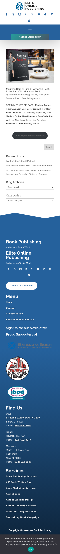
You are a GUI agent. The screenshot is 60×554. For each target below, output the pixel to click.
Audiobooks (13, 494)
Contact (10, 308)
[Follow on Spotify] (29, 20)
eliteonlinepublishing (19, 94)
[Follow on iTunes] (51, 14)
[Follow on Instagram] (19, 14)
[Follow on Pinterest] (32, 14)
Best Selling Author (31, 98)
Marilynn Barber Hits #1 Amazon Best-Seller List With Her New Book (28, 90)
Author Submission (30, 36)
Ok (30, 549)
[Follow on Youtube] (38, 14)
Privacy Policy (14, 313)
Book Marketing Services (21, 488)
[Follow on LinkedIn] (26, 14)
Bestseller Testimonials (20, 319)
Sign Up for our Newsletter (26, 328)
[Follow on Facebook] (6, 14)
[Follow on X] (13, 14)
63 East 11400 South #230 (23, 417)
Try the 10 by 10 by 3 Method (20, 161)
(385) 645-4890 (22, 425)
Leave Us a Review (21, 285)
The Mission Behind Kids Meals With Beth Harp (29, 165)
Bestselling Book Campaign (22, 517)
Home (9, 302)
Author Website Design (20, 499)
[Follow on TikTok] (45, 14)
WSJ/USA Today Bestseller (21, 511)
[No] (56, 544)
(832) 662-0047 (22, 439)
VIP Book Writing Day (18, 482)
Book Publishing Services (21, 476)
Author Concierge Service (21, 505)
